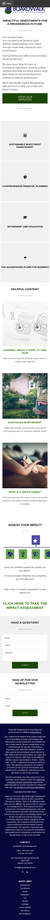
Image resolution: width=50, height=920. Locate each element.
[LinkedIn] (27, 872)
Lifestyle (25, 904)
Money (25, 901)
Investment (25, 888)
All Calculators (25, 914)
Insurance (25, 895)
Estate (25, 891)
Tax (25, 898)
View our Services (25, 98)
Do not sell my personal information (29, 787)
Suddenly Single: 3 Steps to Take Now (25, 351)
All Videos (25, 911)
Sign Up (25, 713)
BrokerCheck (35, 732)
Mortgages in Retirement (25, 422)
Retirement (25, 885)
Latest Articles (25, 907)
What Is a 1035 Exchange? (25, 492)
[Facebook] (22, 872)
